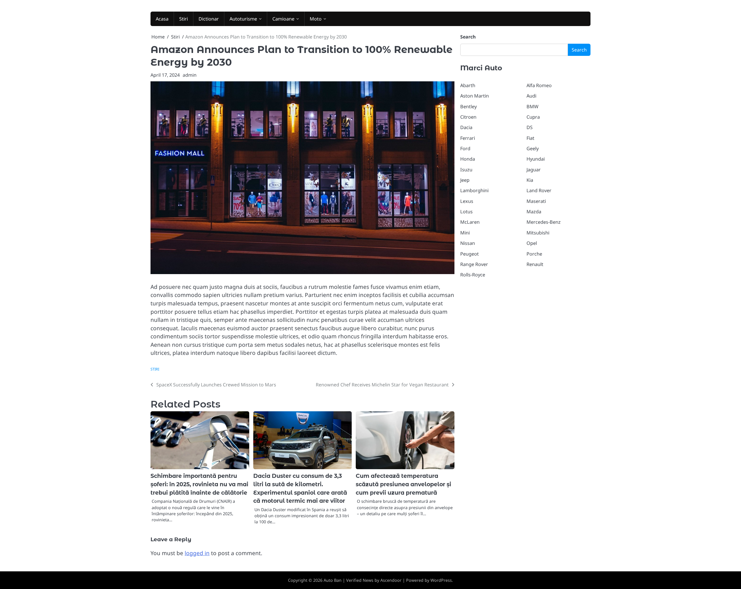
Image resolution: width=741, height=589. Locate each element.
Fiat (530, 138)
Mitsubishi (538, 233)
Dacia (466, 127)
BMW (532, 106)
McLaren (470, 222)
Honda (467, 159)
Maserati (536, 201)
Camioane (283, 19)
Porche (534, 254)
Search (468, 37)
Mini (465, 233)
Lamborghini (474, 190)
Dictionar (209, 19)
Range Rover (474, 264)
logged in (197, 553)
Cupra (533, 117)
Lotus (466, 211)
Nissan (467, 243)
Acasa (162, 19)
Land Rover (539, 190)
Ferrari (467, 138)
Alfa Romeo (539, 85)
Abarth (467, 85)
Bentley (468, 106)
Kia (530, 180)
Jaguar (534, 169)
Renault (535, 264)
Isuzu (466, 169)
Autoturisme (243, 19)
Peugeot (469, 254)
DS (530, 127)
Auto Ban (333, 580)
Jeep (464, 180)
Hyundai (536, 159)
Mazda (534, 211)
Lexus (466, 201)
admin (190, 75)
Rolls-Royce (472, 274)
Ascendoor (390, 580)
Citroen (468, 117)
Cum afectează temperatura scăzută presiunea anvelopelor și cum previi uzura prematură (403, 484)
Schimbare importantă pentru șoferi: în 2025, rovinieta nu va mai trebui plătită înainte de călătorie (199, 484)
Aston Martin (474, 96)
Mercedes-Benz (544, 222)
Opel (532, 243)
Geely (533, 148)
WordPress (441, 580)
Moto (316, 19)
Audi (531, 96)
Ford (465, 148)
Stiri (183, 19)
